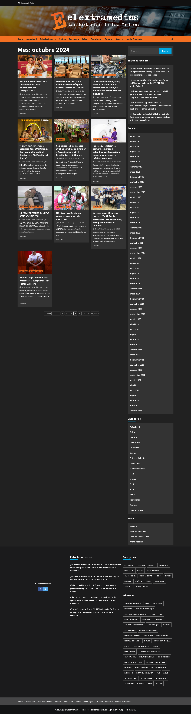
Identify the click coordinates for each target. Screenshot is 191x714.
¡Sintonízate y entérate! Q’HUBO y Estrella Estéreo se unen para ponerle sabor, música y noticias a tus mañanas (150, 117)
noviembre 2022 (137, 365)
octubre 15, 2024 (116, 97)
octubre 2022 (136, 370)
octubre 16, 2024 (43, 94)
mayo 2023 (135, 334)
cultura (166, 625)
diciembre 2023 (137, 299)
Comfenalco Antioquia (134, 625)
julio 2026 (134, 141)
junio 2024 (134, 268)
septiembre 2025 (137, 192)
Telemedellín (161, 678)
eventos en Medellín (141, 646)
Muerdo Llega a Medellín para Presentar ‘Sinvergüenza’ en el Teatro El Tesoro (34, 280)
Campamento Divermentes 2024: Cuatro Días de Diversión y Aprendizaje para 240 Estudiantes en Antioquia (71, 150)
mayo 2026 (135, 151)
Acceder (133, 526)
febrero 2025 (136, 227)
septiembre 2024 (137, 253)
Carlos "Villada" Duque (28, 94)
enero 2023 (135, 354)
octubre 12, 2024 (43, 162)
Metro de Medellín (159, 667)
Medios (62, 39)
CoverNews (116, 709)
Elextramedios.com (132, 641)
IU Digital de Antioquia (155, 662)
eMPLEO (147, 641)
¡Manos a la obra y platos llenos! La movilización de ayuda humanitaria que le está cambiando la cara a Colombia (150, 105)
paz (158, 673)
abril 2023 (134, 339)
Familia (155, 646)
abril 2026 (134, 156)
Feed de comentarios (139, 536)
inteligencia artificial (133, 662)
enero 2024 (135, 294)
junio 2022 (134, 390)
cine (160, 614)
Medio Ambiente (134, 39)
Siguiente (95, 313)
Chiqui (152, 614)
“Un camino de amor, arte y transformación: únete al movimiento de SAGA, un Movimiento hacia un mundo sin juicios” (107, 87)
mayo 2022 (135, 395)
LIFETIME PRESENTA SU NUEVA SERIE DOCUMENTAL (34, 215)
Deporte (119, 39)
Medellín (127, 667)
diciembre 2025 (137, 177)
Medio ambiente (141, 667)
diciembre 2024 (137, 238)
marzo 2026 (135, 161)
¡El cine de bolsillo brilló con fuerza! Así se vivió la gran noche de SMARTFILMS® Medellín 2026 (149, 83)
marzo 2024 (135, 283)
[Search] (171, 39)
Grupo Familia (130, 657)
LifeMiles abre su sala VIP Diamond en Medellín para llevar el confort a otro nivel (70, 84)
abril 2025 (134, 217)
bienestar (128, 609)
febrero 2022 (136, 410)
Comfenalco (159, 619)
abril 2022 (134, 400)
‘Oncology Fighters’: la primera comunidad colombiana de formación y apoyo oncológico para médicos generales (106, 152)
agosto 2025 (135, 197)
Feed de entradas (138, 531)
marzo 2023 (135, 344)
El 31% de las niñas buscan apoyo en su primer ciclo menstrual (69, 216)
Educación (74, 39)
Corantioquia (153, 625)
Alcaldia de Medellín (132, 603)
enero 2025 (135, 233)
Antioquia (157, 603)
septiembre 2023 (137, 314)
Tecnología (96, 39)
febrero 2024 (136, 288)
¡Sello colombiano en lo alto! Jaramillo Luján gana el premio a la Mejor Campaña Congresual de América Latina (149, 94)
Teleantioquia (146, 678)
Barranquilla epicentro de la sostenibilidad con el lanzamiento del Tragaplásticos (33, 86)
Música (133, 479)
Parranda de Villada (144, 673)
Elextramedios (162, 635)
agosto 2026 (135, 136)
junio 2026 (134, 146)
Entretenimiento (48, 39)
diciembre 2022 (137, 360)
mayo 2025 (135, 212)
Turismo (108, 39)
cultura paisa (130, 630)
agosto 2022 (135, 380)
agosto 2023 (135, 319)
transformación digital (134, 683)
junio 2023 (134, 329)
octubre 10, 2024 (116, 162)
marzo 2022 (135, 405)
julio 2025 (134, 202)
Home (20, 39)
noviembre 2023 (137, 304)
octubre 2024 (136, 248)
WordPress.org (136, 542)
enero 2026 (135, 172)
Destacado (135, 442)
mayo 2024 (135, 273)
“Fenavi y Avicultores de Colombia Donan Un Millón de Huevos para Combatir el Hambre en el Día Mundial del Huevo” (33, 152)
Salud (84, 39)
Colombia (146, 619)
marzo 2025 (135, 222)
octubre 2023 (136, 309)
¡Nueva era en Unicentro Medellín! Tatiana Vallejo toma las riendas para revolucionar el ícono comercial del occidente (149, 71)
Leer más (22, 113)
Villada (159, 683)
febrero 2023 (136, 349)
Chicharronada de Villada (135, 614)
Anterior (48, 313)
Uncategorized (136, 510)
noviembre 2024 (137, 243)
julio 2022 (134, 385)
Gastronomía (135, 463)
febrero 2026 (136, 167)
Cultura (133, 432)
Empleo (133, 453)
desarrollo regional (148, 630)
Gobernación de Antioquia (150, 651)
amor (147, 603)
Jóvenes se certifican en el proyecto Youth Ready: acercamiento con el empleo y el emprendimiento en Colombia (108, 219)
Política (133, 489)
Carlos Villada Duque (145, 609)
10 (88, 313)
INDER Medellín (164, 657)
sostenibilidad (130, 678)
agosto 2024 (135, 258)
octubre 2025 (136, 187)
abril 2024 (134, 278)
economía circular (132, 635)
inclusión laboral (146, 657)
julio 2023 (134, 324)
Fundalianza (129, 651)
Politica (133, 484)
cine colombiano (131, 619)
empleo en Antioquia (162, 641)
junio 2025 (134, 207)
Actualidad (32, 39)
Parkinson (128, 673)
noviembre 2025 (137, 182)
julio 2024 (134, 263)
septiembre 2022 (137, 375)
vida (150, 683)
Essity (126, 646)
